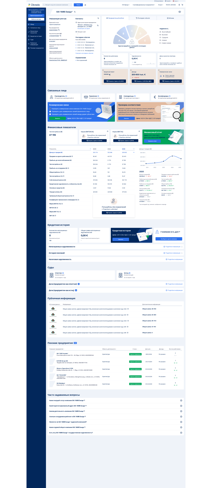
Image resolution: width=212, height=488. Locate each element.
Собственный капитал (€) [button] (57, 180)
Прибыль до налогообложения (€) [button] (60, 160)
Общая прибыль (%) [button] (65, 171)
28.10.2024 (149, 354)
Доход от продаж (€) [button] (55, 152)
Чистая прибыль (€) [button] (55, 164)
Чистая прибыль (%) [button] (65, 175)
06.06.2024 (148, 376)
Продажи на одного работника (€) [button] (70, 156)
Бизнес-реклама (171, 5)
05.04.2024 (148, 384)
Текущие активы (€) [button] (55, 192)
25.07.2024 (149, 361)
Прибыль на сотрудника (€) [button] (66, 167)
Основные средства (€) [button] (57, 188)
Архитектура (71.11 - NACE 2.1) (58, 60)
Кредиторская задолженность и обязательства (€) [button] (65, 184)
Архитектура (106, 354)
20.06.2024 (148, 369)
